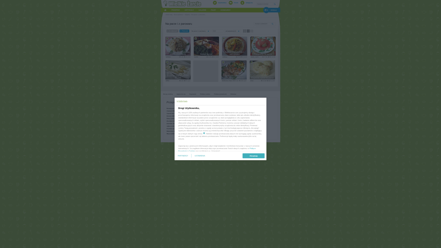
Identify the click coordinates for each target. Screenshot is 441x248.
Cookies (192, 151)
